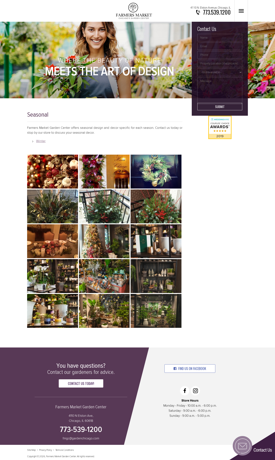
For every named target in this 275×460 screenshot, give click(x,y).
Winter (41, 141)
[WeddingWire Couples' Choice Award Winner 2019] (220, 138)
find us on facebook (192, 368)
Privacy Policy (45, 450)
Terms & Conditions (64, 450)
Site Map (31, 450)
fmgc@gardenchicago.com (81, 438)
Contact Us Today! (81, 383)
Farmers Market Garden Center (134, 11)
